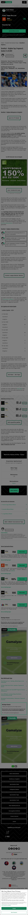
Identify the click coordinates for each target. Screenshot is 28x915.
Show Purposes (14, 912)
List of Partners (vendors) (6, 905)
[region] (14, 902)
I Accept (14, 908)
